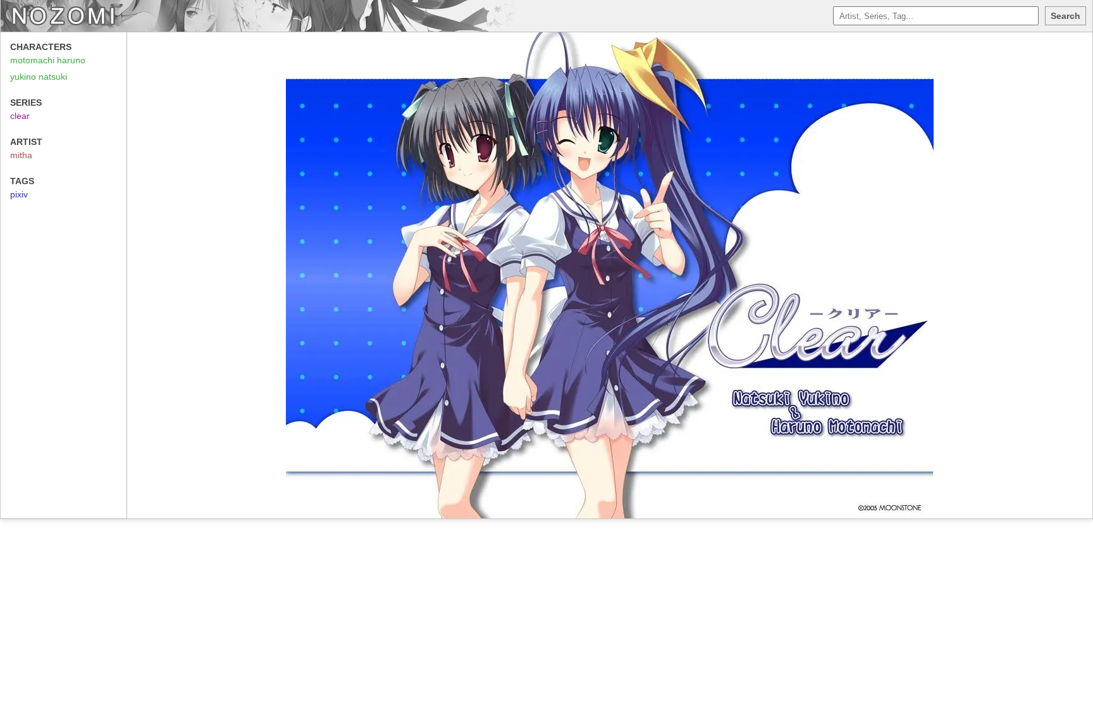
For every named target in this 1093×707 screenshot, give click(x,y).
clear (20, 116)
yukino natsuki (38, 77)
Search (1065, 16)
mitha (21, 155)
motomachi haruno (47, 60)
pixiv (19, 194)
